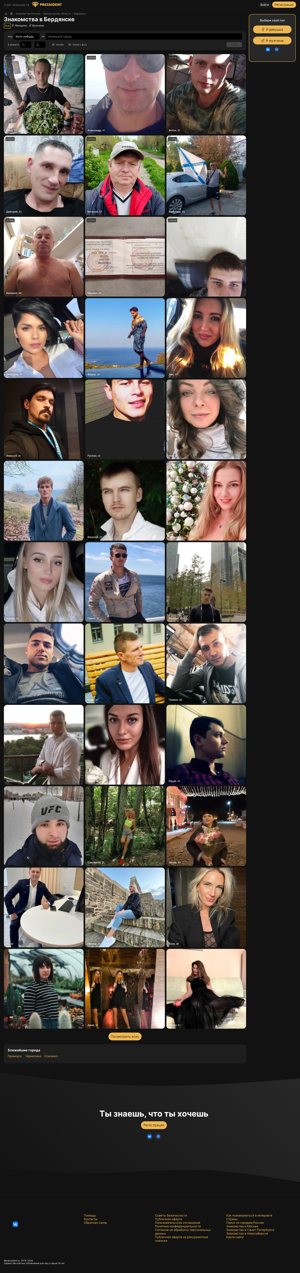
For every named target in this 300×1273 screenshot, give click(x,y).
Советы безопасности (171, 1215)
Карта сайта (235, 1237)
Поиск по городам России (245, 1223)
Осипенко (51, 1056)
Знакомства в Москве (242, 1226)
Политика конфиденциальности (178, 1226)
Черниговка (33, 1056)
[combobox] (25, 36)
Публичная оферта (168, 1219)
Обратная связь (95, 1223)
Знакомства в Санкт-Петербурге (250, 1230)
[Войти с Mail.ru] (276, 49)
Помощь (90, 1215)
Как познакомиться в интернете (249, 1215)
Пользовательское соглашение (177, 1223)
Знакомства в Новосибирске (247, 1233)
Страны (232, 1219)
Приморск (15, 1056)
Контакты (90, 1219)
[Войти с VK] (267, 49)
